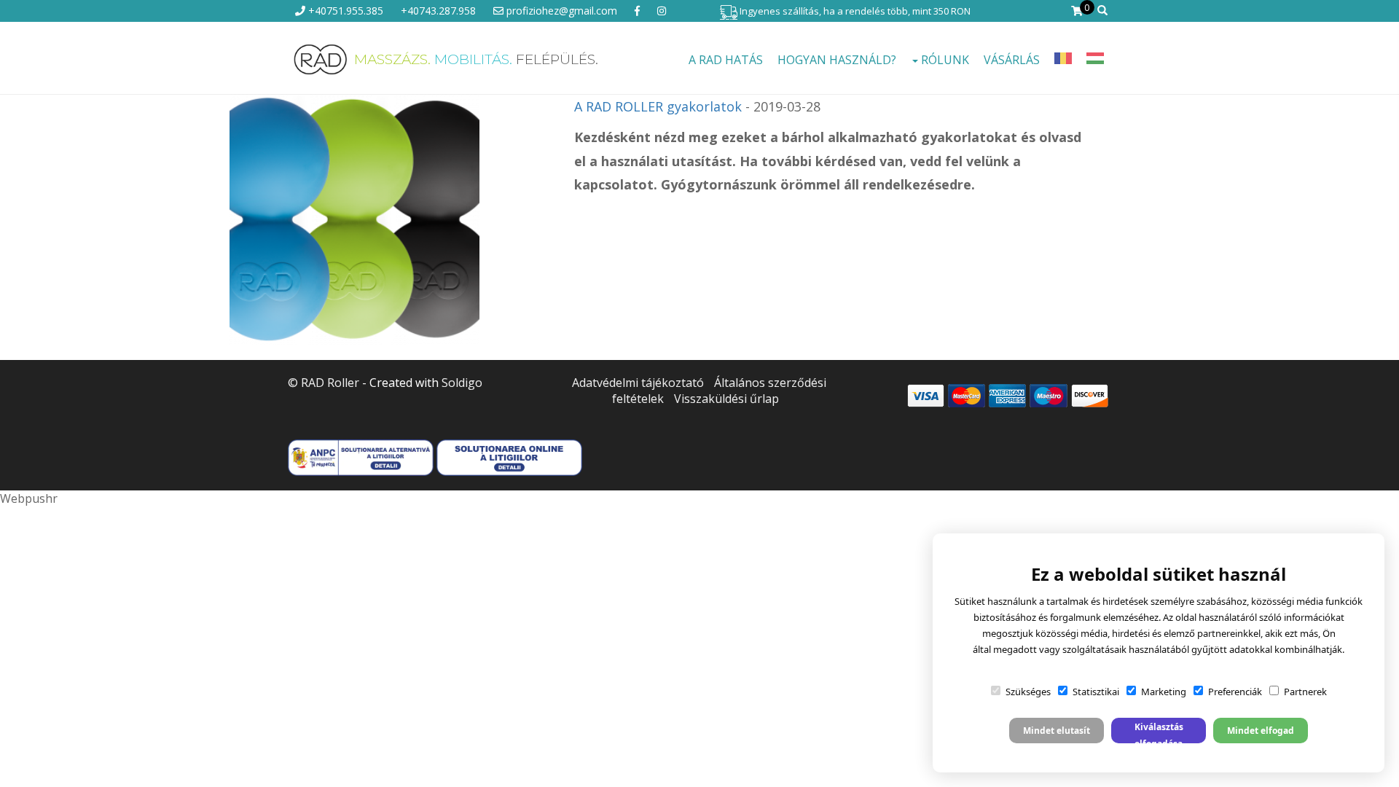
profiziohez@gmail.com (560, 10)
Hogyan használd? (836, 60)
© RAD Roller (323, 383)
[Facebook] (637, 10)
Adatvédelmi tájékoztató (638, 383)
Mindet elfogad (1260, 730)
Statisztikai (1096, 691)
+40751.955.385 (344, 10)
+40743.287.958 (438, 10)
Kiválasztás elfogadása (1159, 732)
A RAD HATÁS (726, 60)
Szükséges (1028, 691)
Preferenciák (1235, 691)
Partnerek (1305, 691)
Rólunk (943, 60)
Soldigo (462, 383)
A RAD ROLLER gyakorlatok (658, 106)
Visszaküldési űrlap (726, 399)
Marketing (1163, 691)
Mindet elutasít (1056, 730)
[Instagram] (661, 10)
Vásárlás (1012, 60)
